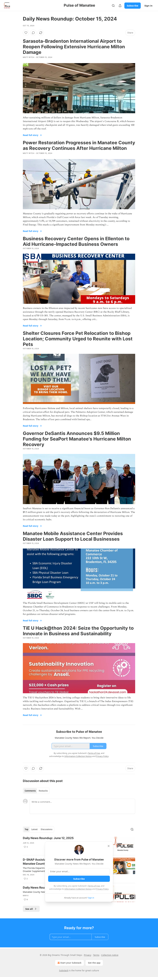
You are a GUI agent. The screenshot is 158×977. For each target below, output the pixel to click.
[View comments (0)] (33, 33)
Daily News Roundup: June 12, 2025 (48, 838)
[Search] (113, 5)
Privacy (87, 955)
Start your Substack (70, 962)
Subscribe (132, 5)
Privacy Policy (102, 889)
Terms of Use (94, 885)
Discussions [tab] (46, 829)
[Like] (26, 33)
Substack (63, 970)
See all (29, 908)
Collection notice (109, 955)
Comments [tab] (30, 790)
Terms (96, 955)
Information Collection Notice (78, 889)
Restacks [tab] (43, 790)
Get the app (94, 962)
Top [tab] (26, 829)
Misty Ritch (28, 57)
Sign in (148, 5)
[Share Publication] (120, 5)
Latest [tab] (34, 829)
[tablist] (36, 791)
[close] (108, 846)
